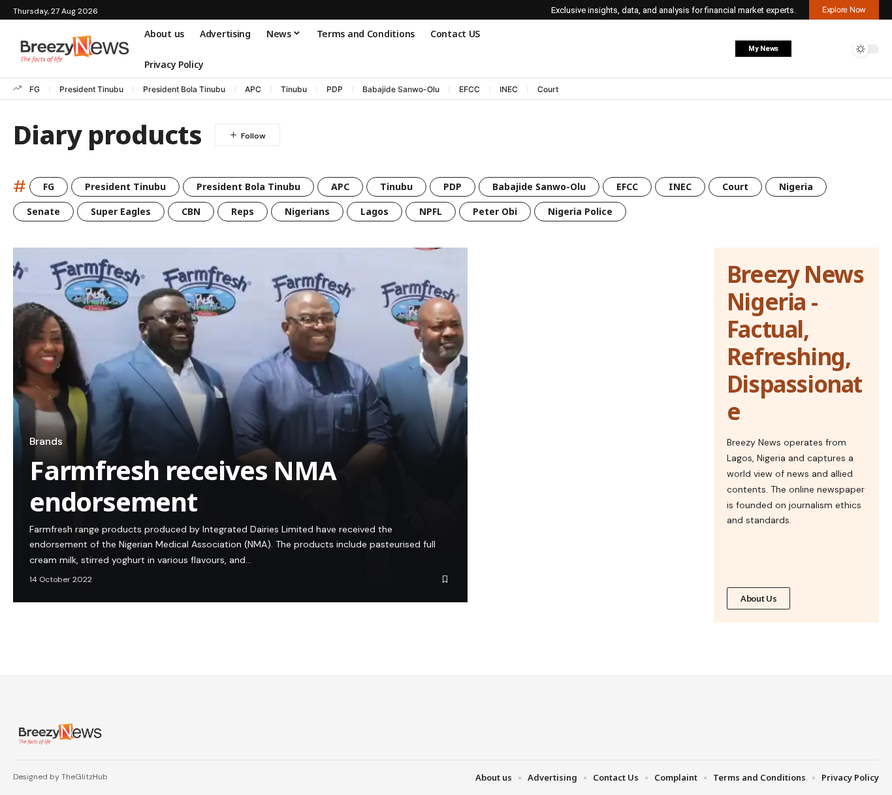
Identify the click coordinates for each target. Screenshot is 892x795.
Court (547, 89)
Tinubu (294, 89)
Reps (242, 211)
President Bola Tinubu (184, 89)
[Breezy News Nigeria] (58, 733)
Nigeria (796, 186)
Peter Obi (495, 211)
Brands (46, 441)
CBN (191, 211)
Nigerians (307, 211)
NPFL (430, 211)
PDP (335, 89)
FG (34, 89)
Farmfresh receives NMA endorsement (182, 485)
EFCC (469, 89)
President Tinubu (91, 89)
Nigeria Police (580, 211)
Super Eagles (121, 211)
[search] (836, 49)
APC (253, 89)
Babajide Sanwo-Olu (400, 89)
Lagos (374, 211)
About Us (759, 598)
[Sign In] (809, 49)
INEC (509, 89)
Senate (43, 211)
